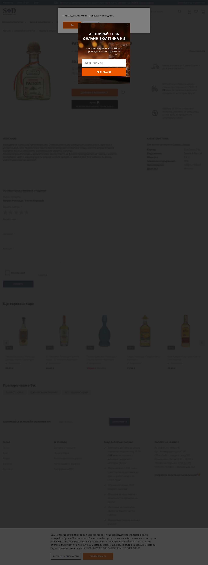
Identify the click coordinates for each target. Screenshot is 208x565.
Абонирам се (104, 72)
